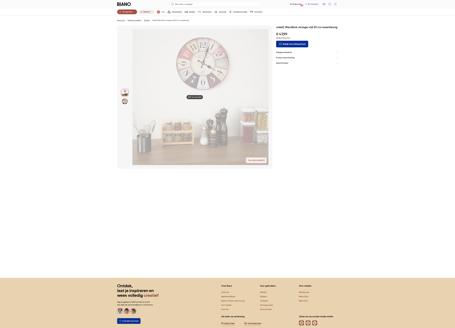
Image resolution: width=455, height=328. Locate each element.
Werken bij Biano (228, 296)
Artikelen (264, 301)
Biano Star (303, 301)
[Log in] (335, 4)
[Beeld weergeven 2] (125, 101)
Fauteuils (222, 12)
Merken (263, 292)
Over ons (225, 292)
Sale (163, 12)
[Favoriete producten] (329, 4)
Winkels (263, 296)
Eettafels (258, 12)
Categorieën (127, 12)
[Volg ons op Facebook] (308, 323)
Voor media (226, 305)
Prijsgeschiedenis (284, 52)
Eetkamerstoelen (240, 12)
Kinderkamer (177, 12)
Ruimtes (146, 12)
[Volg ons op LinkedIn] (314, 323)
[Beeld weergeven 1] (125, 93)
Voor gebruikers (268, 286)
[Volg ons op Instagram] (301, 323)
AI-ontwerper (313, 4)
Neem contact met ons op (233, 301)
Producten (228, 323)
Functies (225, 309)
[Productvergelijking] (324, 4)
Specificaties (282, 63)
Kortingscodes (296, 4)
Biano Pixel (303, 296)
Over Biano (226, 286)
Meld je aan (304, 292)
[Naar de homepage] (129, 4)
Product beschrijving (285, 58)
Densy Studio (266, 309)
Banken (192, 12)
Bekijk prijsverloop (283, 38)
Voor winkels (305, 286)
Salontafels (207, 12)
